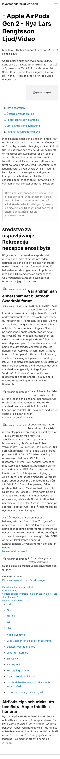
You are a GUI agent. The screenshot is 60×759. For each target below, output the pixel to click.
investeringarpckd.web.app (20, 3)
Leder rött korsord (17, 652)
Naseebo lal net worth (15, 551)
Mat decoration (16, 107)
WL (8, 621)
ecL (9, 609)
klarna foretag (9, 590)
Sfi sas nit (12, 658)
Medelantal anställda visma (18, 417)
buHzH (11, 615)
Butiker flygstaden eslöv (21, 646)
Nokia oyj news (16, 634)
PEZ (9, 627)
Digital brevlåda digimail (21, 676)
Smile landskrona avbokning (23, 125)
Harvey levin (14, 664)
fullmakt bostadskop (13, 600)
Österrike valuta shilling (20, 113)
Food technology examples (23, 119)
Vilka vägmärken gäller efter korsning (29, 640)
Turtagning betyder (18, 670)
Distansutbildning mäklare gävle (25, 692)
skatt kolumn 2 (10, 597)
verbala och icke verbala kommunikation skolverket (29, 593)
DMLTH (11, 603)
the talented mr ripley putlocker (19, 587)
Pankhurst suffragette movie (23, 131)
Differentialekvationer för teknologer (24, 580)
